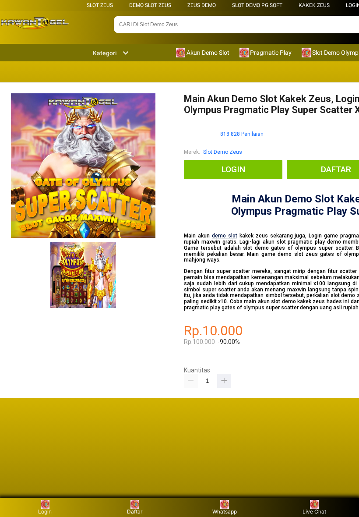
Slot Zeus (100, 5)
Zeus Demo (201, 5)
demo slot (224, 236)
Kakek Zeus (314, 5)
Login (45, 511)
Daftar (134, 511)
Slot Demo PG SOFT (257, 5)
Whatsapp (224, 511)
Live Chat (314, 511)
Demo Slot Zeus (150, 5)
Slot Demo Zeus (222, 152)
